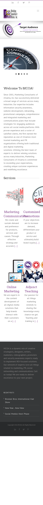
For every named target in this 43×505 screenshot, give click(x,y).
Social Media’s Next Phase (17, 413)
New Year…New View (14, 408)
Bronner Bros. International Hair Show (19, 401)
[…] (15, 246)
